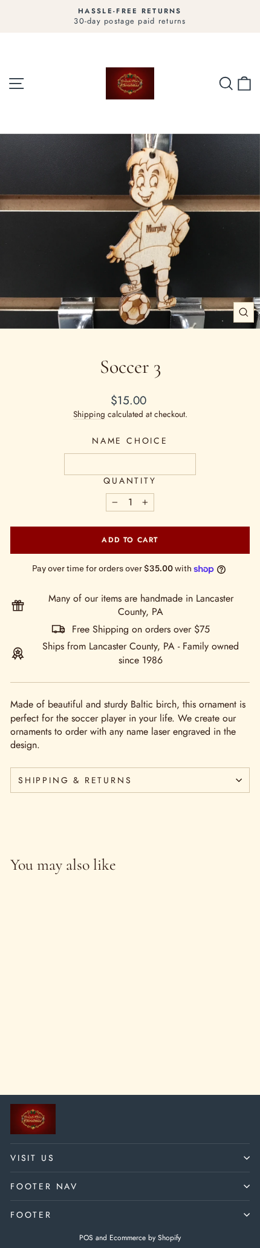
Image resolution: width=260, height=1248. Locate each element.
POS (86, 1237)
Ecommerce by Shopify (145, 1237)
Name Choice (130, 441)
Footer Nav (44, 1186)
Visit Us (32, 1158)
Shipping (89, 414)
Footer (31, 1215)
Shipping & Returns (75, 780)
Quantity (129, 481)
